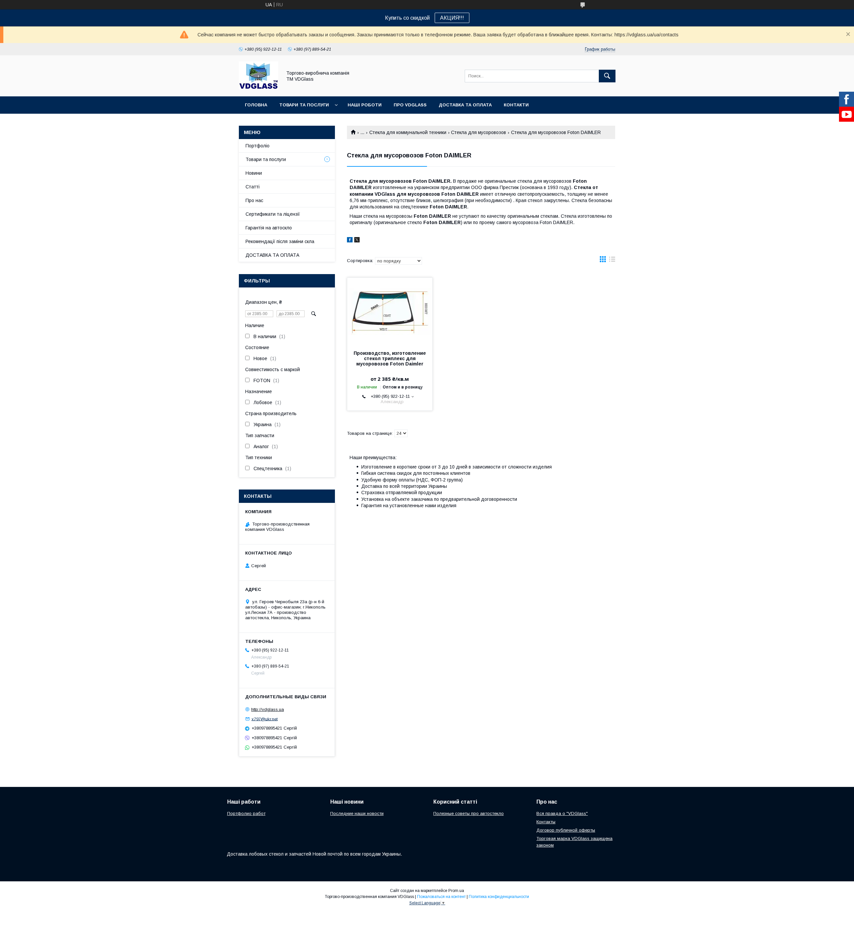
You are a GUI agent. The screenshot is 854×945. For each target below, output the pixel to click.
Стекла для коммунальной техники (407, 132)
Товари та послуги (304, 104)
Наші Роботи (365, 104)
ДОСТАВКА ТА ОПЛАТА (272, 255)
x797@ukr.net (265, 718)
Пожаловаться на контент (441, 896)
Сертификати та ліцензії (273, 214)
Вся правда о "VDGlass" (562, 813)
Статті (253, 186)
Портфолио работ (246, 813)
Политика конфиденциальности (499, 896)
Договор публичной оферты (565, 830)
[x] (357, 240)
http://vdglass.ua (267, 709)
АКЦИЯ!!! (452, 18)
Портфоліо (258, 145)
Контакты (545, 821)
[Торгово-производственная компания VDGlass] (258, 87)
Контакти (516, 104)
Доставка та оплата (465, 104)
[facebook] (350, 240)
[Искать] (607, 76)
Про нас (254, 200)
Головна (256, 104)
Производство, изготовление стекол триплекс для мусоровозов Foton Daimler (390, 358)
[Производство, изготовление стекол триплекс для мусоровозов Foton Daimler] (389, 311)
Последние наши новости (357, 813)
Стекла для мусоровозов (478, 132)
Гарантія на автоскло (269, 227)
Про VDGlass (410, 104)
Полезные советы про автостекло (468, 813)
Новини (254, 173)
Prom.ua (456, 890)
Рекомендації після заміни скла (280, 241)
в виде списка (612, 260)
